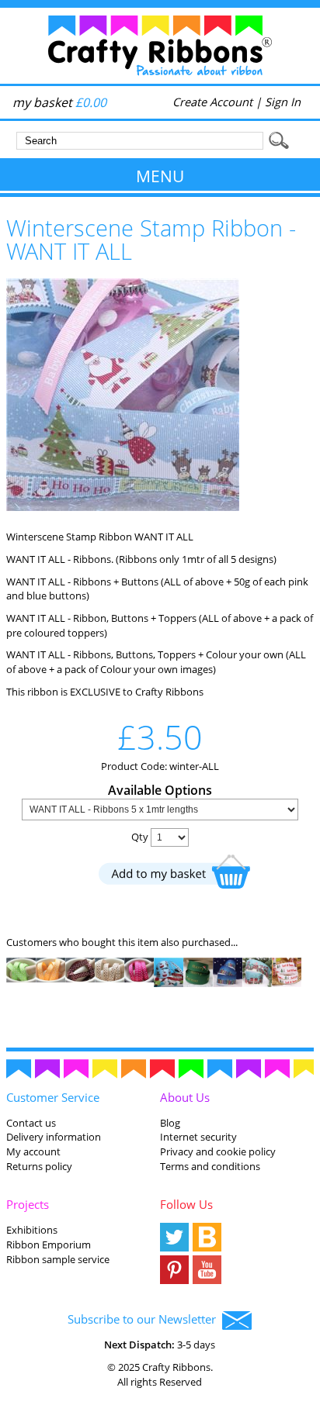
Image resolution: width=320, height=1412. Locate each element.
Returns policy (39, 1166)
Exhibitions (31, 1230)
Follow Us (186, 1204)
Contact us (31, 1123)
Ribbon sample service (58, 1259)
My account (33, 1151)
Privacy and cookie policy (218, 1151)
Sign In (283, 101)
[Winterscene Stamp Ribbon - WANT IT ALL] (122, 507)
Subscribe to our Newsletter (145, 1319)
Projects (27, 1204)
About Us (185, 1097)
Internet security (198, 1137)
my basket (59, 102)
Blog (170, 1123)
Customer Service (52, 1097)
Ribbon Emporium (48, 1244)
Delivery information (53, 1137)
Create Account (212, 101)
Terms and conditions (210, 1166)
